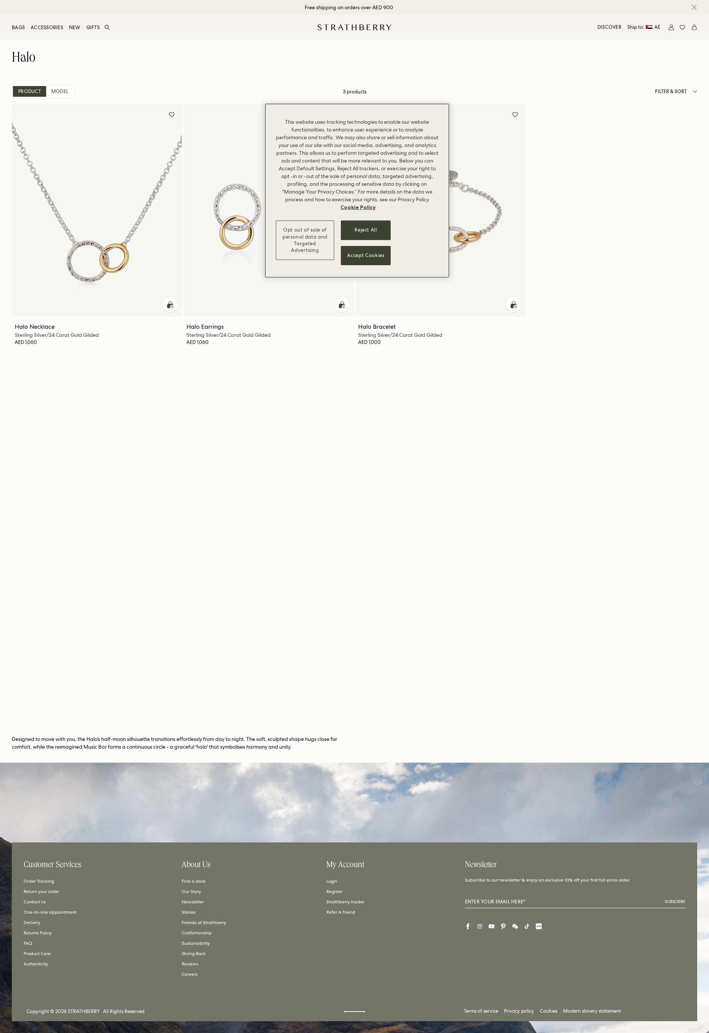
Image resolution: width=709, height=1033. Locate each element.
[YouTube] (491, 926)
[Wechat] (515, 926)
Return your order (41, 892)
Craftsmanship (197, 933)
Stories (188, 912)
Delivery (32, 923)
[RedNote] (539, 926)
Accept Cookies (365, 255)
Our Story (191, 892)
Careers (190, 974)
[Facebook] (468, 926)
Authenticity (36, 964)
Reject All (365, 230)
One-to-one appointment (50, 912)
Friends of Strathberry (204, 923)
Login (331, 881)
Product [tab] (29, 91)
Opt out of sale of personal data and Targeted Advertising (305, 240)
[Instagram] (480, 926)
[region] (357, 190)
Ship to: (643, 27)
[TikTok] (527, 926)
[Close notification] (694, 7)
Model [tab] (59, 91)
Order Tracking (39, 881)
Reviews (190, 964)
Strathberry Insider (345, 902)
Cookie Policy (358, 207)
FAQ (28, 943)
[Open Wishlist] (682, 27)
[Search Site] (107, 27)
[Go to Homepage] (354, 27)
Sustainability (196, 943)
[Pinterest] (503, 926)
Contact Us (35, 902)
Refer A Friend (340, 912)
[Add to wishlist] (172, 116)
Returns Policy (38, 933)
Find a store (194, 881)
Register (334, 892)
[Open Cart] (694, 27)
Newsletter (193, 902)
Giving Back (194, 954)
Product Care (37, 954)
